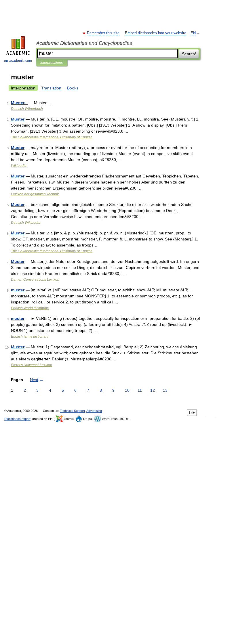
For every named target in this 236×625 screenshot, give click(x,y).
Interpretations (51, 63)
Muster (17, 119)
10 (127, 390)
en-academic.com (18, 61)
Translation (51, 88)
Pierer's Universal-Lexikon (31, 365)
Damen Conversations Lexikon (35, 280)
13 (165, 390)
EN (193, 33)
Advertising (94, 410)
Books (72, 88)
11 (140, 390)
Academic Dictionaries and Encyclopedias (84, 43)
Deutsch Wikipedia (25, 223)
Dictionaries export (17, 419)
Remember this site (103, 33)
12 (152, 390)
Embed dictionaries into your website (155, 33)
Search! (189, 53)
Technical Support (72, 410)
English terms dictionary (29, 337)
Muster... (19, 102)
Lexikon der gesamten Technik (35, 194)
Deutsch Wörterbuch (27, 109)
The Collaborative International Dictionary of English (51, 137)
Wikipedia (18, 166)
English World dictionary (30, 308)
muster (17, 290)
